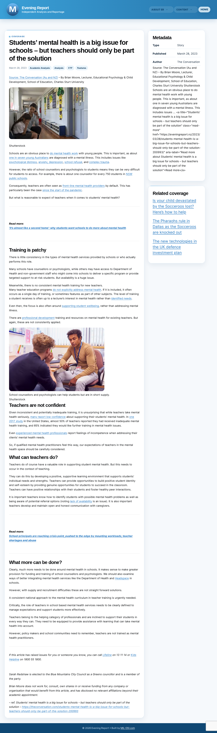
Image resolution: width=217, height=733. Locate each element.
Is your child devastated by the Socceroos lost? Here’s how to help (174, 206)
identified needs (121, 298)
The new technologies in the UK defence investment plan (175, 247)
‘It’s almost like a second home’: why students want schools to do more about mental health (67, 228)
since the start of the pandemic (62, 190)
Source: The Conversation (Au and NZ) (33, 77)
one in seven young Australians (28, 157)
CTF (70, 68)
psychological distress (23, 162)
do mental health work (64, 153)
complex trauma (99, 162)
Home (204, 9)
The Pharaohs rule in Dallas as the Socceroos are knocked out (174, 227)
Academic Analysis (40, 68)
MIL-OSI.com (128, 728)
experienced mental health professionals (41, 433)
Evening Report (35, 8)
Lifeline (107, 654)
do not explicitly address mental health (77, 289)
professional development (38, 317)
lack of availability (81, 501)
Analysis (58, 68)
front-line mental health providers (84, 185)
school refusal (73, 162)
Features (81, 68)
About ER (157, 9)
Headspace (122, 578)
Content (182, 9)
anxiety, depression (50, 162)
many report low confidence (48, 416)
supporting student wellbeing (80, 305)
